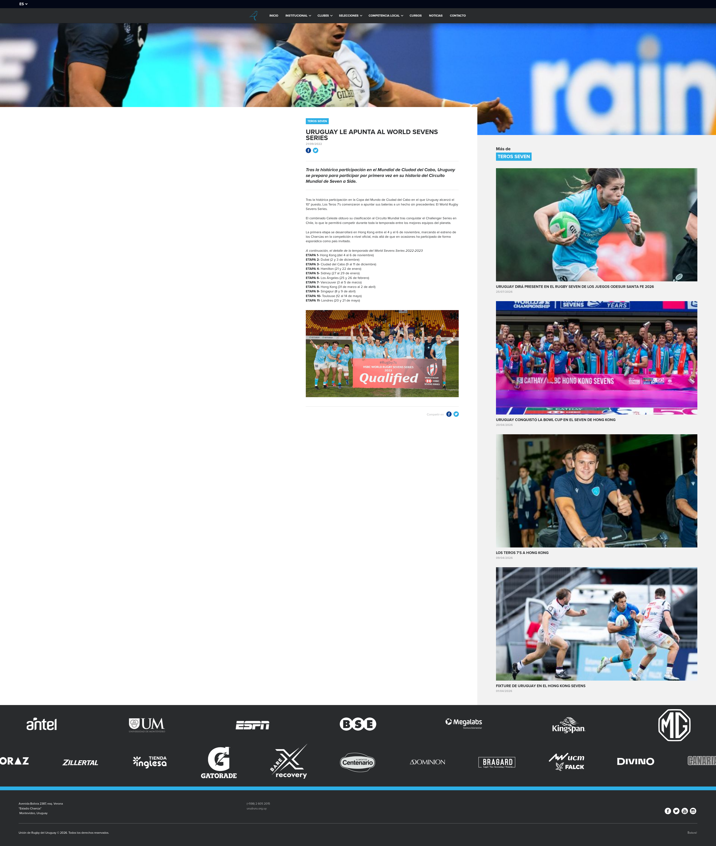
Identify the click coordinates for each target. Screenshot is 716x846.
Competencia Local (384, 16)
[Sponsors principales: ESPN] (655, 725)
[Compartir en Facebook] (308, 151)
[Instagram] (693, 812)
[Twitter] (676, 812)
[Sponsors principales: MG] (339, 725)
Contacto (458, 16)
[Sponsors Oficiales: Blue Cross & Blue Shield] (549, 758)
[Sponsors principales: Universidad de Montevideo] (550, 725)
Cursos (416, 16)
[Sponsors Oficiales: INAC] (271, 762)
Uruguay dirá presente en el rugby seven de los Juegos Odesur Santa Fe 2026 (575, 287)
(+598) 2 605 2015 (258, 804)
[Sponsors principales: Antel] (444, 725)
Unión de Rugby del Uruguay (253, 15)
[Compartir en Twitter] (315, 151)
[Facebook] (668, 812)
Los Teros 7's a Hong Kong (522, 553)
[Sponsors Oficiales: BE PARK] (410, 753)
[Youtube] (684, 812)
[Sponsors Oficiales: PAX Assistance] (618, 755)
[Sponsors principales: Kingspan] (233, 725)
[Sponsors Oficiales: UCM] (62, 762)
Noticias (436, 16)
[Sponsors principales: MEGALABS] (128, 725)
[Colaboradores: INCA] (479, 762)
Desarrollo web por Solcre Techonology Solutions (692, 832)
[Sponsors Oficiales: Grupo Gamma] (340, 755)
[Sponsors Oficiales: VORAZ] (687, 762)
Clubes (323, 16)
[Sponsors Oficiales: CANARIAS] (201, 762)
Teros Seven (317, 121)
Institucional (296, 16)
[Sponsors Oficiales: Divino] (132, 762)
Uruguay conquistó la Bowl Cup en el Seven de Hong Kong (555, 420)
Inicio (273, 16)
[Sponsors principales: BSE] (22, 725)
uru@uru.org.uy (257, 808)
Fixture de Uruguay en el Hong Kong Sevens (540, 686)
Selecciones (349, 16)
